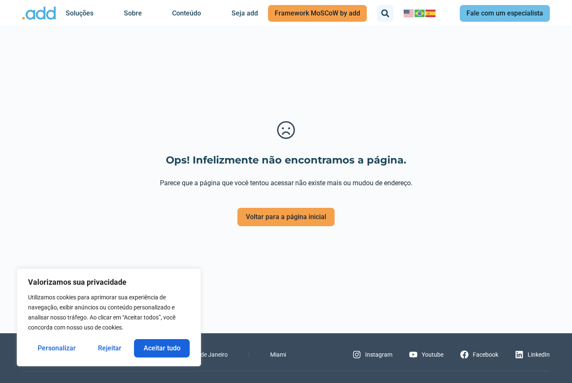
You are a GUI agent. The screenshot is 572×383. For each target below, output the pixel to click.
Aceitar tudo (162, 348)
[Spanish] (430, 13)
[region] (109, 317)
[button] (385, 13)
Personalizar (57, 348)
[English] (409, 13)
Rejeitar (109, 348)
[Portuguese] (420, 13)
